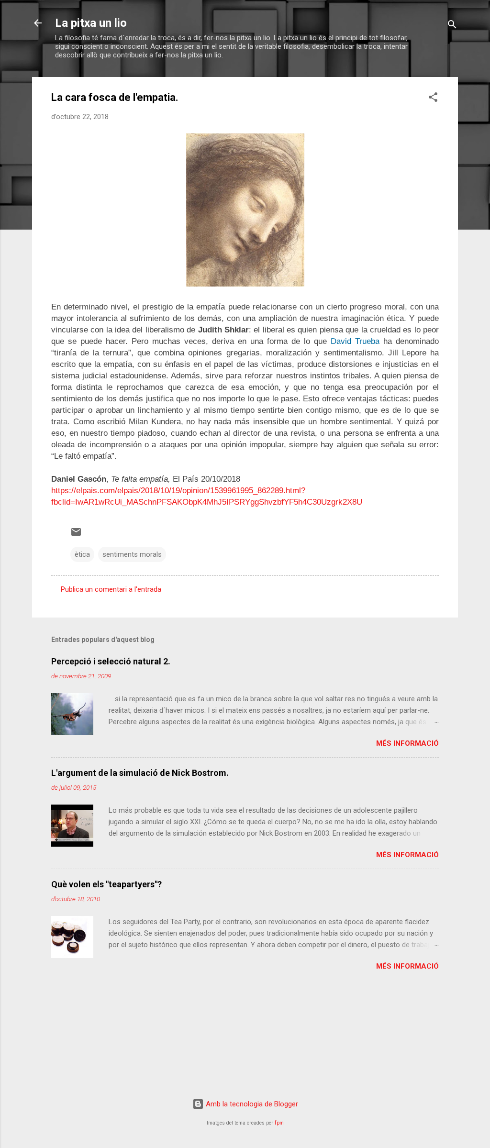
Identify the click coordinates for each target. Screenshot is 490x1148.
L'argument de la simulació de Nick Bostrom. (140, 773)
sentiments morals (132, 554)
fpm (279, 1123)
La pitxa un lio (91, 23)
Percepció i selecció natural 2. (110, 661)
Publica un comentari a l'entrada (111, 589)
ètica (82, 554)
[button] (433, 98)
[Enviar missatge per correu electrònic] (76, 535)
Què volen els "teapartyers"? (106, 884)
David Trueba (355, 341)
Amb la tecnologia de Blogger (251, 1104)
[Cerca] (452, 26)
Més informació (407, 743)
